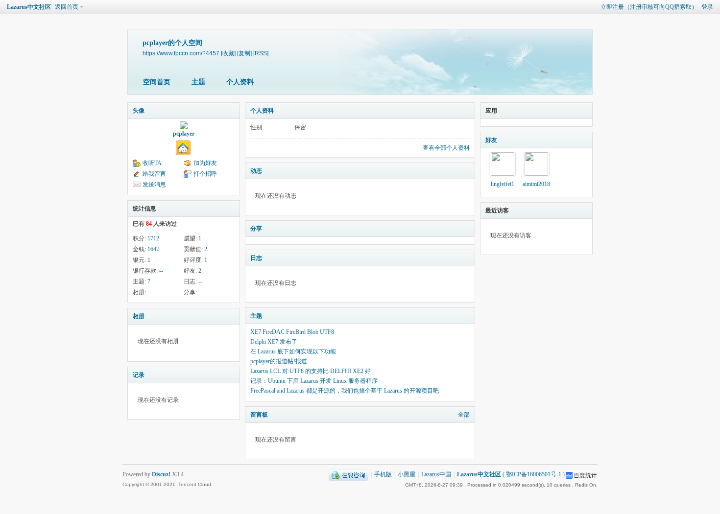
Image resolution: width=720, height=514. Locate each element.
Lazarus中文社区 (29, 6)
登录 (707, 6)
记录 (138, 375)
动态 (256, 170)
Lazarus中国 (436, 474)
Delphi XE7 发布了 (273, 341)
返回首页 (66, 6)
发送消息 (154, 184)
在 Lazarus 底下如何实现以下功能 (293, 351)
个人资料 (240, 82)
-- (161, 270)
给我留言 (154, 173)
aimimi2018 (536, 184)
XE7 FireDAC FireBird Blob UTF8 (292, 331)
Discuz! (161, 474)
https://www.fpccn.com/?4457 (181, 53)
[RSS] (260, 53)
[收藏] (228, 53)
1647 (153, 249)
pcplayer (183, 133)
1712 (153, 238)
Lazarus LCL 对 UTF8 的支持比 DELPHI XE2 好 (310, 371)
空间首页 (156, 82)
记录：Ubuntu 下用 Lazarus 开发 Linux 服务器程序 (314, 380)
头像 (138, 110)
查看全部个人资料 (446, 147)
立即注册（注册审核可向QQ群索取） (648, 6)
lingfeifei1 (502, 184)
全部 (464, 414)
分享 (256, 228)
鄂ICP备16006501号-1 (533, 474)
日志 (256, 258)
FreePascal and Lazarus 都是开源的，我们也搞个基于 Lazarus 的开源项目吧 (344, 390)
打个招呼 (205, 173)
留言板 (259, 414)
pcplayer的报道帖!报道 (278, 361)
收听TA (152, 163)
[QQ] (348, 474)
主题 (198, 82)
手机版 (383, 474)
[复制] (244, 53)
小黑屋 (406, 474)
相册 (138, 316)
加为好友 (205, 163)
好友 (491, 140)
